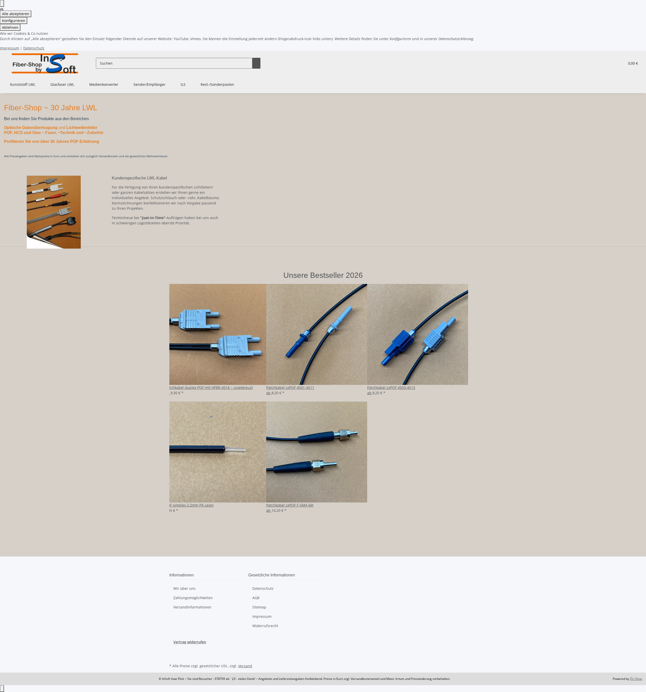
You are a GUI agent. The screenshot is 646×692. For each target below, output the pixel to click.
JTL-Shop (636, 679)
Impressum (9, 48)
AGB (255, 597)
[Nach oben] (2, 688)
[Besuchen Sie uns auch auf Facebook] (173, 650)
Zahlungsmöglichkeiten (193, 597)
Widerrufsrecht (265, 625)
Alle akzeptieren (15, 13)
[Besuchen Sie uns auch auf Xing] (173, 656)
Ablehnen (10, 27)
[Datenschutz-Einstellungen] (2, 3)
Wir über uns (184, 588)
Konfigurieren (13, 20)
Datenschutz (33, 48)
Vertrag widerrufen (189, 642)
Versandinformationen (192, 607)
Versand (245, 665)
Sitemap (259, 607)
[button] (611, 63)
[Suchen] (256, 63)
